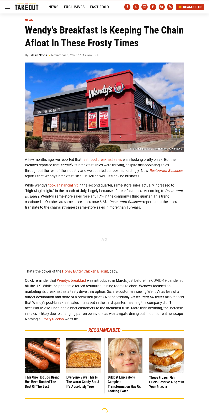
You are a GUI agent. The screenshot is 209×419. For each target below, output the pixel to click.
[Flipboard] (153, 7)
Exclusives (74, 6)
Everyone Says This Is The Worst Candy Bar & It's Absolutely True (82, 382)
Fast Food (99, 6)
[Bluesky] (162, 7)
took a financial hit (63, 185)
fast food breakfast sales (102, 159)
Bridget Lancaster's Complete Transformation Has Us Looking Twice (124, 384)
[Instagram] (144, 7)
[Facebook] (127, 7)
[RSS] (170, 7)
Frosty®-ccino (52, 319)
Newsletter (192, 7)
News (54, 6)
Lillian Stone (38, 55)
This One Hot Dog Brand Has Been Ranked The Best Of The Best (42, 382)
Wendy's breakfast (71, 280)
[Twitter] (136, 7)
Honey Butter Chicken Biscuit (85, 271)
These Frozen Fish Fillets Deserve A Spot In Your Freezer (166, 382)
